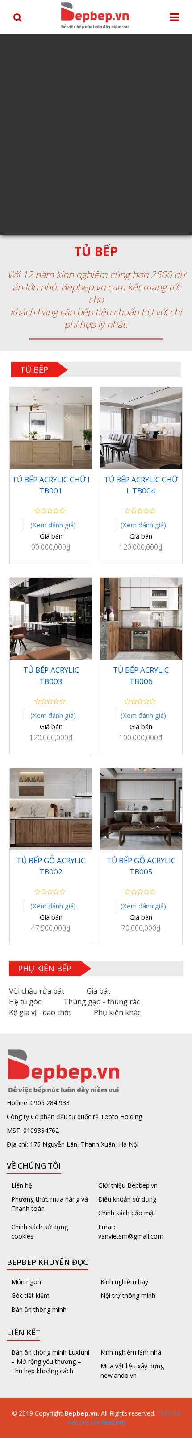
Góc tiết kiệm (30, 1295)
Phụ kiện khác (117, 1012)
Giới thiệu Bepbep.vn (128, 1185)
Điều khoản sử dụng (127, 1199)
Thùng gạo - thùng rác (101, 1002)
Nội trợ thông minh (127, 1295)
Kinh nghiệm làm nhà (131, 1352)
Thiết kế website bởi (123, 1417)
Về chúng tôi (34, 1165)
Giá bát (98, 991)
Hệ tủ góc (25, 1002)
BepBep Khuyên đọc (47, 1262)
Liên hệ (21, 1185)
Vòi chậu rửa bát (36, 991)
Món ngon (26, 1281)
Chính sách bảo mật (127, 1213)
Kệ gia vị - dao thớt (40, 1012)
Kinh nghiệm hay (124, 1281)
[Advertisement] (96, 134)
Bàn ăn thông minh (39, 1309)
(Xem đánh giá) (53, 524)
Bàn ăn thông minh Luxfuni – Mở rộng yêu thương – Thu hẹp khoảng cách (50, 1361)
